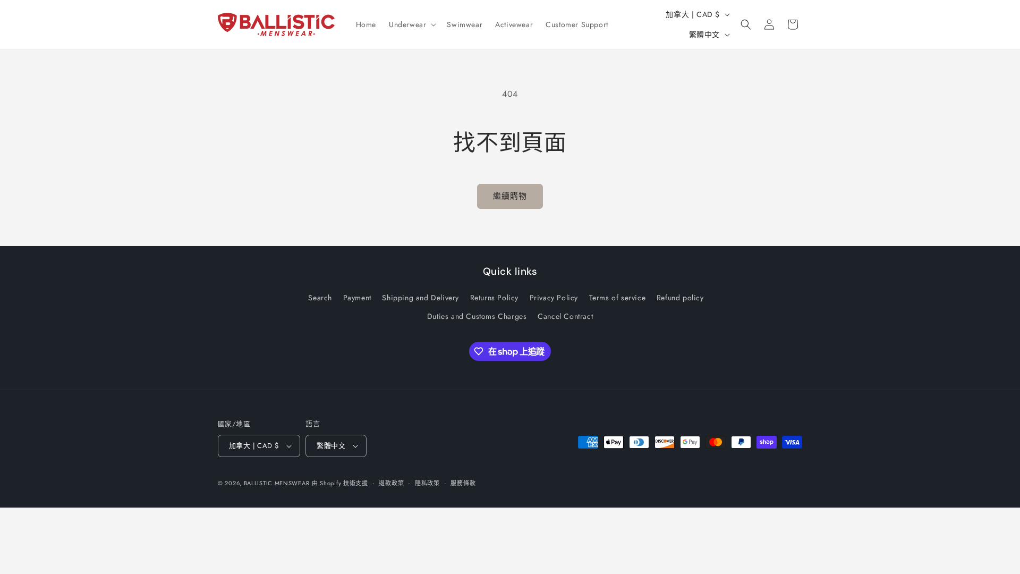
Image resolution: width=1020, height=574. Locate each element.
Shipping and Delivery (420, 297)
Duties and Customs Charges (477, 316)
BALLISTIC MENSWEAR (277, 483)
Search (320, 297)
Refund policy (680, 297)
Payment (357, 297)
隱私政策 (427, 483)
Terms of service (617, 297)
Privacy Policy (554, 297)
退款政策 (391, 483)
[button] (411, 24)
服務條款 (462, 483)
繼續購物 (510, 196)
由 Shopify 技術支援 (340, 483)
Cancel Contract (565, 316)
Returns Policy (494, 297)
